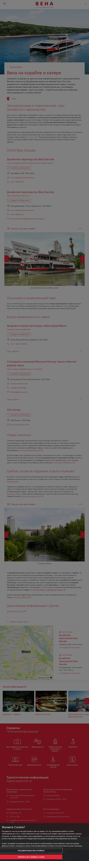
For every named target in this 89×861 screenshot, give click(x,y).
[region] (44, 842)
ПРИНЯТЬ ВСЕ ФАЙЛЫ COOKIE (31, 857)
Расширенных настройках (31, 850)
